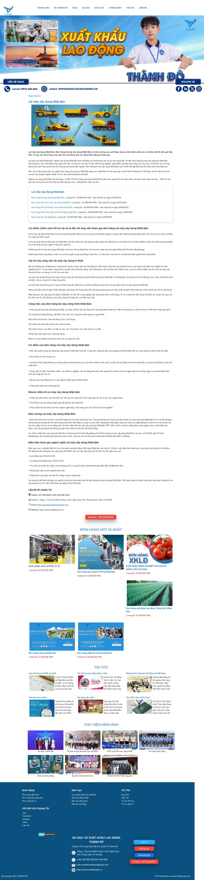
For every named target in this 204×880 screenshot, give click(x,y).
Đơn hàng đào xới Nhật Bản (43, 217)
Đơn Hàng (28, 790)
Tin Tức (130, 8)
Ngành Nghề (34, 96)
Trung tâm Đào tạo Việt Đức (84, 795)
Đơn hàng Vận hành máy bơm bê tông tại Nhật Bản (54, 212)
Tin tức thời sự (127, 801)
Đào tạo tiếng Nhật (80, 798)
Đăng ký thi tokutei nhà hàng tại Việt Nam (146, 673)
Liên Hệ (143, 8)
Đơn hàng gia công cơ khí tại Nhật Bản (96, 572)
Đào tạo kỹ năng (79, 804)
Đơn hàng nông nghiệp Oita (42, 653)
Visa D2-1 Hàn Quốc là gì (138, 697)
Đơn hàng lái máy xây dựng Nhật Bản (48, 197)
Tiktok (24, 822)
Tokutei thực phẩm (38, 697)
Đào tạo (99, 8)
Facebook (26, 816)
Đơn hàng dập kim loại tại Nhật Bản (94, 653)
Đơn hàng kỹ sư (29, 801)
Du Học (86, 8)
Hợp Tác (125, 798)
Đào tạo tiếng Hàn (80, 801)
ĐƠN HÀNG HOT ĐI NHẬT (101, 529)
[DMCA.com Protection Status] (47, 835)
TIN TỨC (101, 667)
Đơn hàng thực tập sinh (32, 798)
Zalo (24, 813)
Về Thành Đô (60, 8)
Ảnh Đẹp (26, 828)
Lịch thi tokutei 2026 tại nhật (42, 673)
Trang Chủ (43, 8)
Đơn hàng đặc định (30, 795)
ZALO (144, 842)
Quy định (125, 795)
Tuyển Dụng (115, 8)
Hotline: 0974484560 (101, 517)
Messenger (144, 855)
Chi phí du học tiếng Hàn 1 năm (92, 673)
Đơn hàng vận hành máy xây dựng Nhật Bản (51, 202)
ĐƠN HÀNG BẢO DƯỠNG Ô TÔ (44, 566)
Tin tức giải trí (127, 804)
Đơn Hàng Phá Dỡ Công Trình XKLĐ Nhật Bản (51, 207)
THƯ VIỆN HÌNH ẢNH (101, 725)
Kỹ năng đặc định (85, 697)
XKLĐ (74, 8)
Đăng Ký (144, 848)
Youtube (26, 819)
